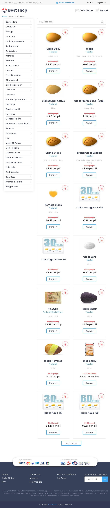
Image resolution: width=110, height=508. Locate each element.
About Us (34, 478)
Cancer (9, 70)
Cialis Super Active (53, 101)
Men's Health (12, 148)
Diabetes (10, 89)
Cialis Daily (53, 48)
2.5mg (51, 56)
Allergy (9, 31)
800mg (89, 316)
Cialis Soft (89, 257)
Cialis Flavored (53, 361)
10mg (78, 56)
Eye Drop (10, 104)
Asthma (10, 60)
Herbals (10, 128)
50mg (94, 160)
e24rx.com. (52, 504)
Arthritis (10, 56)
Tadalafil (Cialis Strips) (53, 312)
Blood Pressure (13, 75)
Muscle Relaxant (14, 162)
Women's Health (14, 181)
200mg (89, 162)
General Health (13, 118)
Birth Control (12, 65)
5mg (56, 56)
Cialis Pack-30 (53, 413)
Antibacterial (12, 46)
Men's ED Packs (13, 143)
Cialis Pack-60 (89, 413)
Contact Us (35, 474)
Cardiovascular (14, 85)
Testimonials (36, 482)
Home (4, 16)
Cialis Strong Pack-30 (89, 207)
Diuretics (10, 94)
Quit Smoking (12, 172)
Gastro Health (13, 109)
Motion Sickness (14, 157)
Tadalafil (53, 52)
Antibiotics (11, 51)
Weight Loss (12, 186)
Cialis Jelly (89, 361)
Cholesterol (12, 80)
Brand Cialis (53, 152)
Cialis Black (89, 309)
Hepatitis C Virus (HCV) (18, 123)
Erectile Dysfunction (16, 99)
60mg (95, 56)
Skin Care (10, 177)
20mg (84, 56)
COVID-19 (10, 26)
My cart (104, 10)
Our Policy (62, 478)
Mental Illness (13, 152)
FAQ (4, 482)
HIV (7, 138)
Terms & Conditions (66, 474)
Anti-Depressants (15, 41)
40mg (89, 56)
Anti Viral (10, 36)
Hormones (11, 133)
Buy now (53, 71)
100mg (99, 160)
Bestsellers (11, 22)
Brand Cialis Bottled (89, 152)
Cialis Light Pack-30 (53, 259)
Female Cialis (53, 205)
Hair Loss (10, 114)
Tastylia (53, 309)
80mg (100, 56)
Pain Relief (11, 167)
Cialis (89, 48)
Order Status (86, 10)
